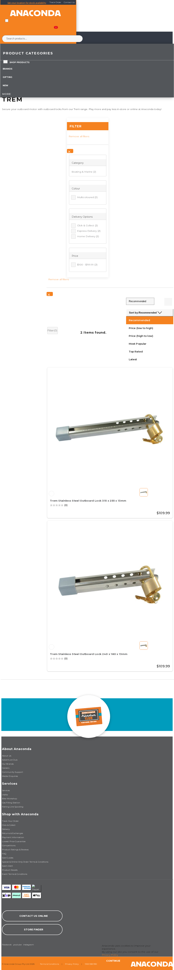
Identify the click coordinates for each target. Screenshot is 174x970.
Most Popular (137, 343)
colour (76, 188)
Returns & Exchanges (12, 833)
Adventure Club (10, 759)
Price (75, 255)
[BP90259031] (51, 647)
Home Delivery (88, 236)
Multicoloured (87, 197)
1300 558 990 (91, 964)
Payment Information (13, 837)
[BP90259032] (51, 493)
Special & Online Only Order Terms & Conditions (25, 862)
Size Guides (7, 857)
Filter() (52, 330)
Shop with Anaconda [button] (20, 814)
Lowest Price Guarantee (13, 841)
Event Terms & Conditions (14, 874)
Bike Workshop (9, 798)
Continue (113, 960)
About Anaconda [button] (16, 749)
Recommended (139, 320)
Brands (7, 69)
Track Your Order (10, 821)
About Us (6, 755)
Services (6, 790)
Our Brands (8, 764)
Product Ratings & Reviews (15, 849)
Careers (5, 768)
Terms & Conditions (49, 964)
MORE (6, 94)
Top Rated (136, 351)
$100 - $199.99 (87, 264)
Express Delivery (88, 230)
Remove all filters (79, 136)
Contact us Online (33, 915)
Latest (133, 359)
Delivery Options (82, 216)
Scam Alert (7, 866)
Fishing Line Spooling (12, 806)
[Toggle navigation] (6, 20)
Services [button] (9, 784)
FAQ (4, 853)
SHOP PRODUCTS (19, 62)
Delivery (6, 829)
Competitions (8, 845)
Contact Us (69, 2)
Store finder (33, 929)
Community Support (12, 772)
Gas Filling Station (11, 802)
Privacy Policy (72, 964)
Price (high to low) (141, 336)
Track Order (55, 2)
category (78, 162)
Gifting (7, 77)
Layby (5, 794)
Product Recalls (10, 870)
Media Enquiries (10, 776)
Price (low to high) (141, 328)
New (5, 85)
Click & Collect (87, 225)
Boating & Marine (82, 171)
